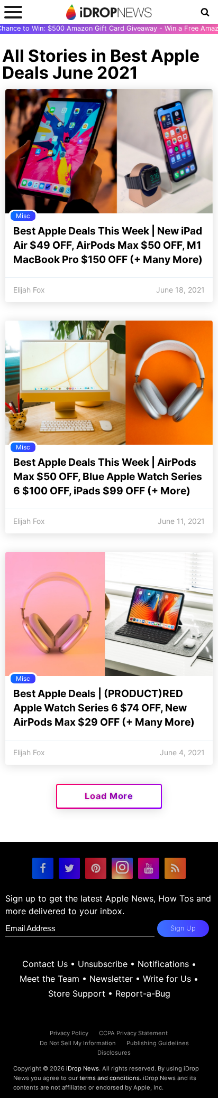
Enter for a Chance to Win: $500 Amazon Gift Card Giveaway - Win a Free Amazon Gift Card (109, 28)
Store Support (76, 993)
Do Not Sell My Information (78, 1043)
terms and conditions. (110, 1078)
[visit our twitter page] (69, 868)
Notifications (163, 964)
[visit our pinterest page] (95, 868)
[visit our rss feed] (175, 868)
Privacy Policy (69, 1033)
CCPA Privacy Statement (133, 1033)
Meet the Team (49, 978)
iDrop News (82, 1068)
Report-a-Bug (142, 993)
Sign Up (183, 928)
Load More (109, 796)
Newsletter (111, 978)
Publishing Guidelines (157, 1043)
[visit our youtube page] (148, 868)
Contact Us (45, 964)
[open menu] (13, 12)
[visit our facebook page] (42, 868)
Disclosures (114, 1052)
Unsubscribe (103, 964)
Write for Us (167, 978)
